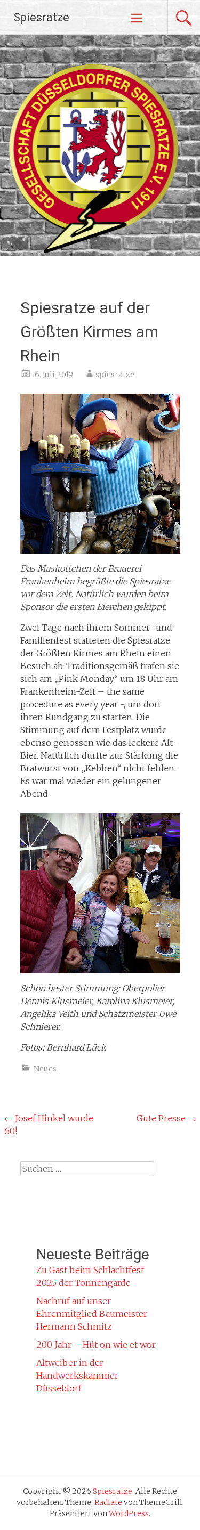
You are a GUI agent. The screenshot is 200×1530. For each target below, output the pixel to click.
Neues (45, 1068)
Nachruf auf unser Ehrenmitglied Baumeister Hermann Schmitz (91, 1314)
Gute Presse (166, 1118)
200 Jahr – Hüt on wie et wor (96, 1344)
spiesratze (114, 374)
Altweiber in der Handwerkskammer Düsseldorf (77, 1375)
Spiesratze (41, 17)
